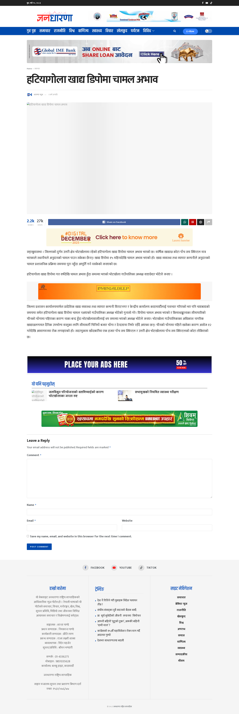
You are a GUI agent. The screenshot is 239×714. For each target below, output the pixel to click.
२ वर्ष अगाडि (52, 94)
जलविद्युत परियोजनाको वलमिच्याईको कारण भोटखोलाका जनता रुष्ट (76, 394)
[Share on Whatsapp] (184, 222)
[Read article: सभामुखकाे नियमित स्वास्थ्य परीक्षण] (125, 395)
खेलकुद (122, 31)
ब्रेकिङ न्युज (181, 603)
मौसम (181, 660)
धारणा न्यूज (38, 94)
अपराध (181, 629)
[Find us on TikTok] (211, 3)
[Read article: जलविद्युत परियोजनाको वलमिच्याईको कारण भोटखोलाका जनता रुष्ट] (39, 395)
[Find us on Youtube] (207, 3)
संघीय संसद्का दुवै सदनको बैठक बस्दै (116, 610)
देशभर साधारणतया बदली (110, 640)
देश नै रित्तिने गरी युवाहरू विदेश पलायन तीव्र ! (117, 602)
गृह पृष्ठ (31, 31)
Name (31, 505)
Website (127, 521)
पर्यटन (135, 31)
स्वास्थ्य (97, 31)
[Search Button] (174, 31)
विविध (147, 31)
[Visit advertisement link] (150, 16)
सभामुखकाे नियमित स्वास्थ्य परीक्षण (157, 392)
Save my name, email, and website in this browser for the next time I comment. (81, 536)
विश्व (72, 31)
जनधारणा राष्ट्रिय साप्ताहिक (122, 706)
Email (31, 521)
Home (29, 68)
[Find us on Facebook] (202, 3)
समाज (181, 635)
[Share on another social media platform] (208, 222)
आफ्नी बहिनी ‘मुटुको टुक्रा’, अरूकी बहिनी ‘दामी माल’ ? (118, 623)
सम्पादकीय (181, 654)
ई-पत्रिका (190, 31)
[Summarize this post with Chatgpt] (200, 222)
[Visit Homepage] (55, 16)
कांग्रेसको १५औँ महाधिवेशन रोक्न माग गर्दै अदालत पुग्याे (118, 633)
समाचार (45, 31)
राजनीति (60, 31)
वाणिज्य (83, 31)
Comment (34, 455)
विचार (109, 31)
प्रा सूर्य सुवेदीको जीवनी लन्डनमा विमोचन (119, 615)
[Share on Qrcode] (192, 222)
